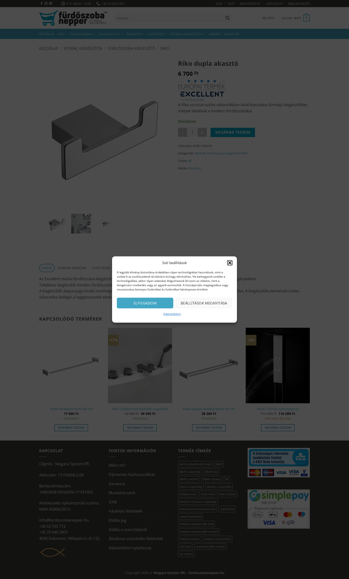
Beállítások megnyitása (204, 303)
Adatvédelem (172, 314)
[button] (229, 262)
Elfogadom (145, 303)
